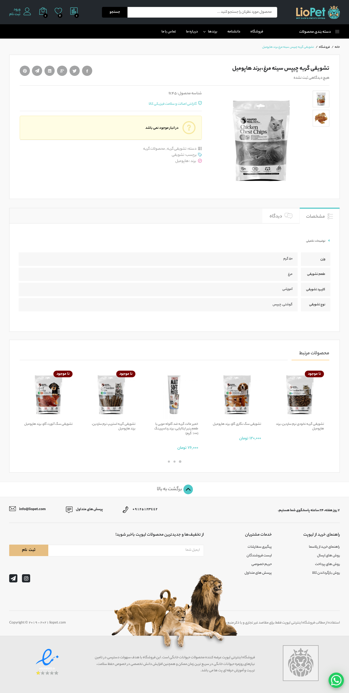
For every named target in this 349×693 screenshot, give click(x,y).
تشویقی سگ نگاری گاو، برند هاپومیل (237, 424)
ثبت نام (14, 14)
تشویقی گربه (177, 149)
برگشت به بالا (170, 489)
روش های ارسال (328, 556)
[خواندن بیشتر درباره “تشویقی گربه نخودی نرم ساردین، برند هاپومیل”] (317, 416)
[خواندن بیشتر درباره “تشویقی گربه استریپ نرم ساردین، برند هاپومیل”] (128, 416)
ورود (17, 9)
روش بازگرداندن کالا (326, 573)
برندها (212, 32)
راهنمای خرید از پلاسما (324, 547)
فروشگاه (256, 32)
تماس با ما (168, 32)
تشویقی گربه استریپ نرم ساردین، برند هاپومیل (113, 426)
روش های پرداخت (327, 564)
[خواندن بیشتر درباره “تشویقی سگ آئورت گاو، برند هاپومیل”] (66, 416)
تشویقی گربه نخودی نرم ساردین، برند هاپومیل (300, 426)
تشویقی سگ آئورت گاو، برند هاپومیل (48, 424)
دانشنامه (233, 32)
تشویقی (178, 155)
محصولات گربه (154, 149)
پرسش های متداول (258, 573)
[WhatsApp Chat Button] (336, 680)
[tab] (320, 215)
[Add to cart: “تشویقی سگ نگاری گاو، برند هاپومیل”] (254, 416)
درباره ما (192, 32)
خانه (337, 47)
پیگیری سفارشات (260, 547)
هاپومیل (182, 161)
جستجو (115, 12)
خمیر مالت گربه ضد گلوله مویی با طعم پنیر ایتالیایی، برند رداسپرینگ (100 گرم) (176, 429)
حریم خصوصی (261, 564)
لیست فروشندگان (259, 556)
